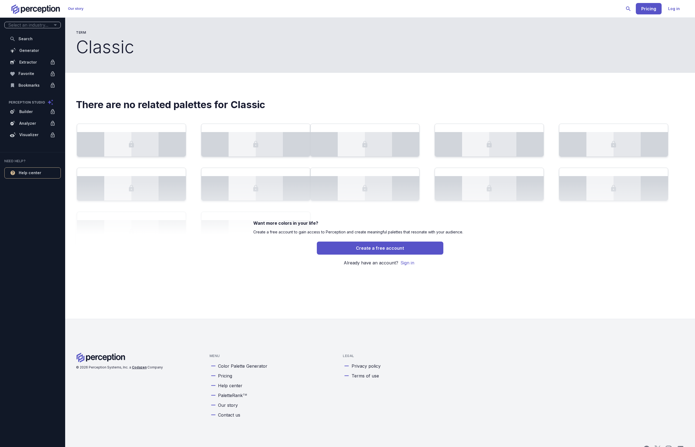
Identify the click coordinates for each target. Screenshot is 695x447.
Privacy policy (366, 366)
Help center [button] (30, 172)
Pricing (648, 8)
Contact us (229, 415)
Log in (674, 8)
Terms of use (365, 376)
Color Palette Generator (242, 366)
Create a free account (380, 248)
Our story (76, 9)
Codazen (139, 367)
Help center (230, 385)
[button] (32, 25)
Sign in (407, 262)
